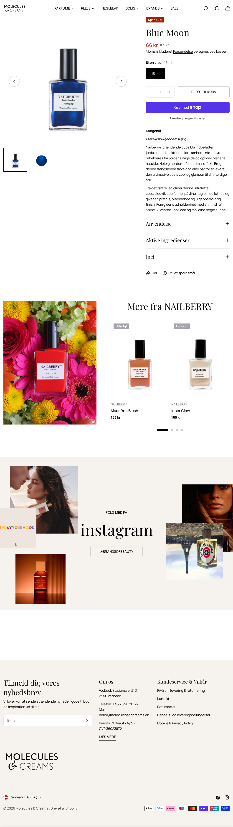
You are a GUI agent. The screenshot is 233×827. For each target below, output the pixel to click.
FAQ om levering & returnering (181, 690)
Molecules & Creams (32, 808)
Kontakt (163, 698)
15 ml (156, 73)
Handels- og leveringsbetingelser (183, 715)
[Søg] (205, 8)
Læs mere (107, 736)
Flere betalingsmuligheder (187, 118)
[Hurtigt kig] (162, 330)
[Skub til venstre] (14, 81)
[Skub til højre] (121, 81)
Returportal (166, 706)
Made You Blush (124, 410)
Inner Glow (180, 410)
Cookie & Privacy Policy (175, 723)
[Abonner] (87, 720)
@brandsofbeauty (116, 551)
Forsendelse (183, 51)
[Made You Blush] (140, 359)
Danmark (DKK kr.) (23, 797)
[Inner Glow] (200, 359)
